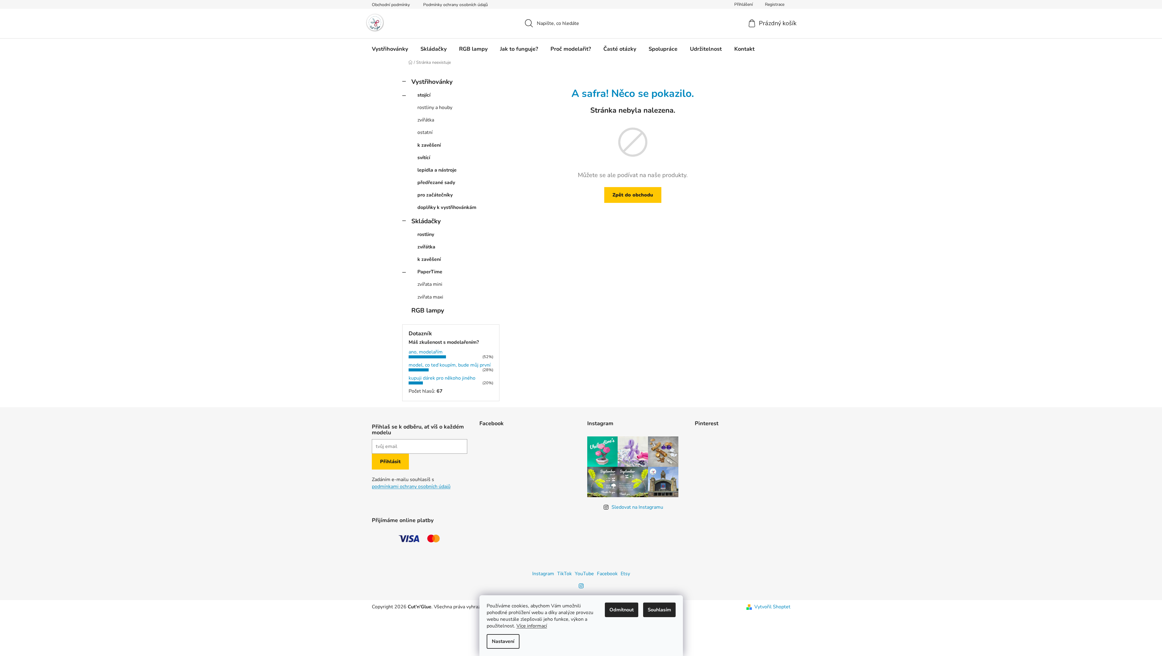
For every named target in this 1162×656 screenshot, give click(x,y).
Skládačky (426, 221)
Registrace (774, 4)
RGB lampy (427, 310)
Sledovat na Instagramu (637, 507)
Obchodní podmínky (391, 5)
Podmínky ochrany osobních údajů (455, 5)
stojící (423, 95)
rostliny (425, 234)
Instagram (543, 573)
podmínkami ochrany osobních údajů (411, 486)
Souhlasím (659, 609)
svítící (423, 157)
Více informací (531, 626)
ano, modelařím (426, 352)
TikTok (564, 573)
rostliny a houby (434, 107)
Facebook (607, 573)
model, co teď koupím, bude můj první (450, 365)
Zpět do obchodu (632, 195)
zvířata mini (429, 284)
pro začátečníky (435, 195)
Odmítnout (621, 609)
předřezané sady (436, 182)
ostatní (425, 132)
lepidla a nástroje (437, 170)
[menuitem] (390, 49)
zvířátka (425, 120)
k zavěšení (429, 145)
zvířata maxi (430, 297)
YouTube (584, 573)
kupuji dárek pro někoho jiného (442, 378)
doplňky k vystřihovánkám (446, 207)
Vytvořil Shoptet (772, 606)
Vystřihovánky (432, 81)
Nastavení (503, 641)
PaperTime (429, 271)
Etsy (625, 573)
